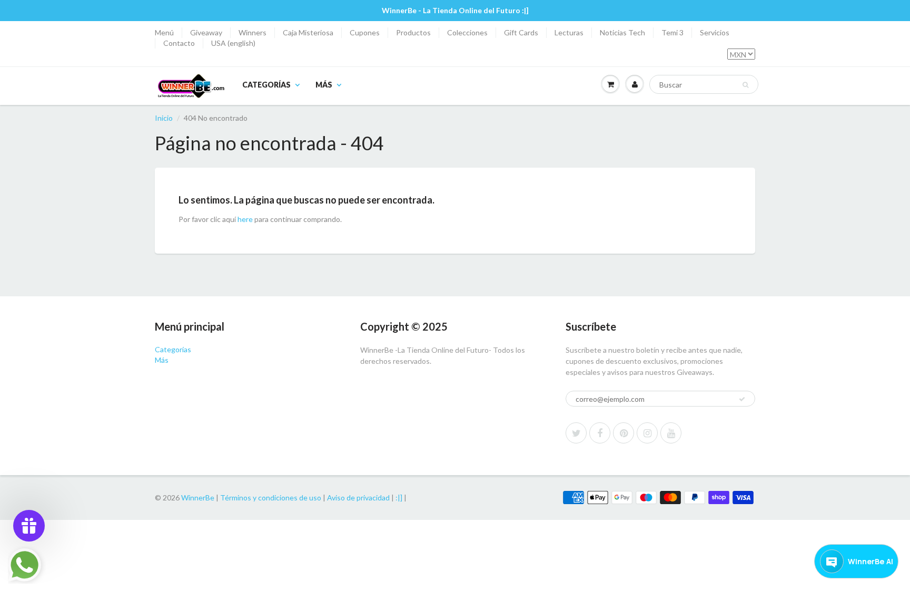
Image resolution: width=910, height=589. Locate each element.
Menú (164, 32)
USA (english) (233, 42)
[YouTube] (670, 432)
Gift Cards (521, 32)
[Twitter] (576, 432)
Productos (413, 32)
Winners (252, 32)
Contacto (179, 42)
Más (323, 84)
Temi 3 (672, 32)
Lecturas (569, 32)
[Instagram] (647, 432)
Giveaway (206, 32)
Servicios (714, 32)
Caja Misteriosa (308, 32)
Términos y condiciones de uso (270, 497)
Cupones (365, 32)
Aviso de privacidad (358, 497)
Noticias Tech (622, 32)
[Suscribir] (742, 399)
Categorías (266, 84)
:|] (398, 497)
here (245, 219)
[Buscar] (745, 84)
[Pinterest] (623, 432)
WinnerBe (197, 497)
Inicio (164, 117)
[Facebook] (599, 432)
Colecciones (467, 32)
